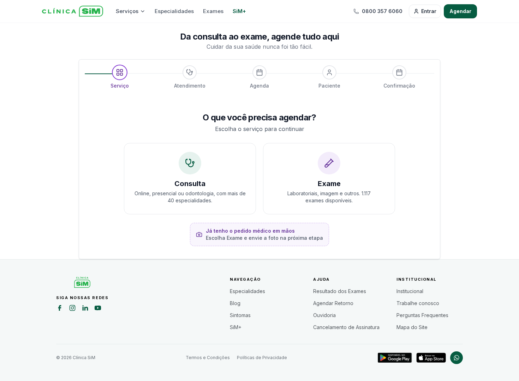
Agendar (460, 11)
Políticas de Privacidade (262, 357)
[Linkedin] (85, 309)
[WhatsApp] (456, 357)
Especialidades (174, 11)
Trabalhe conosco (417, 303)
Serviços (127, 11)
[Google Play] (395, 358)
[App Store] (431, 358)
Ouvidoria (324, 315)
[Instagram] (72, 309)
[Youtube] (97, 309)
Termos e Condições (208, 357)
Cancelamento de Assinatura (346, 327)
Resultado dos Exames (339, 291)
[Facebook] (59, 309)
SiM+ (239, 11)
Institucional (409, 291)
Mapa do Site (412, 327)
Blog (235, 303)
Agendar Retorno (333, 303)
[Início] (72, 11)
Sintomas (240, 315)
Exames (213, 11)
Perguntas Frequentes (422, 315)
